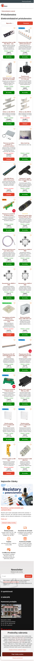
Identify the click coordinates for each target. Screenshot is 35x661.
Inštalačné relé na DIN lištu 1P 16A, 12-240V (9, 78)
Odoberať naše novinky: (17, 572)
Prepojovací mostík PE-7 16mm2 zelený (8, 390)
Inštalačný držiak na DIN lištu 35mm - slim (8, 43)
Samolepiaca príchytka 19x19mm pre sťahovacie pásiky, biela (8, 319)
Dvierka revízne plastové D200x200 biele (25, 425)
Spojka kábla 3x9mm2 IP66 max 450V (25, 390)
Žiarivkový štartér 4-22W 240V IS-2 (25, 459)
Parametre (26, 23)
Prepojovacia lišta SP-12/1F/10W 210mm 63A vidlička (9, 355)
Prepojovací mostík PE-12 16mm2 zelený (8, 214)
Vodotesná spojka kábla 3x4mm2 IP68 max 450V (25, 216)
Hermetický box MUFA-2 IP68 (25, 284)
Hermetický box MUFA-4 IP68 (25, 250)
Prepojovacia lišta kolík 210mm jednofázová (25, 43)
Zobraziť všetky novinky (9, 522)
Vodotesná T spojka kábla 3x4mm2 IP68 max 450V (25, 180)
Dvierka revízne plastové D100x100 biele (9, 425)
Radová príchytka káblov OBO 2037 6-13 (25, 318)
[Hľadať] (24, 5)
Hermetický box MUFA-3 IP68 (8, 284)
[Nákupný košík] (28, 5)
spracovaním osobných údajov (11, 581)
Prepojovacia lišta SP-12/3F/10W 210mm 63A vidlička (25, 355)
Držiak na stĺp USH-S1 (25, 112)
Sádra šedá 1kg (25, 143)
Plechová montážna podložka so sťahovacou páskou (8, 144)
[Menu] (32, 5)
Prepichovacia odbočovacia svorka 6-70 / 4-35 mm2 (25, 78)
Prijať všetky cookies (17, 654)
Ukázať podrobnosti (17, 658)
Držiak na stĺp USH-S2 (9, 112)
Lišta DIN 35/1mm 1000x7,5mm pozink (8, 179)
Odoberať (28, 576)
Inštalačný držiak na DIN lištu (8, 459)
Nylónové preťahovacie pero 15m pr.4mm (8, 250)
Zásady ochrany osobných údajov (17, 649)
